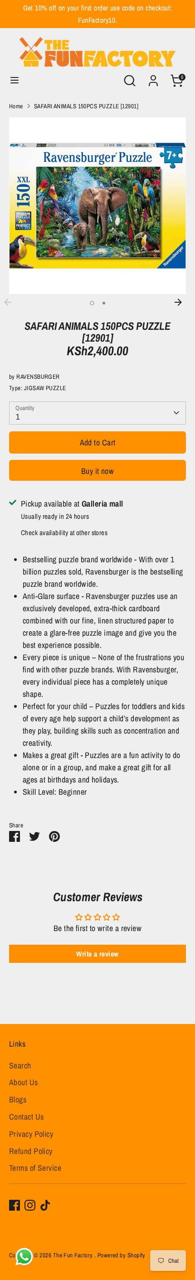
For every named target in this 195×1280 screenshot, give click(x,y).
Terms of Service (35, 1168)
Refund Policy (31, 1151)
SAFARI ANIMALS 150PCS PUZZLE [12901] (86, 106)
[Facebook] (14, 1205)
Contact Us (26, 1116)
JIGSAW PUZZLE (45, 388)
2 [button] (103, 303)
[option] (97, 205)
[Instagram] (29, 1205)
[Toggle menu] (14, 80)
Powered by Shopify (122, 1255)
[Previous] (12, 302)
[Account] (153, 77)
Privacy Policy (31, 1134)
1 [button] (92, 303)
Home (16, 106)
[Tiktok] (45, 1205)
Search (20, 1065)
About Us (23, 1082)
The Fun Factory (73, 1255)
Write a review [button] (97, 954)
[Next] (183, 302)
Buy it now (97, 471)
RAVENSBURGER (37, 376)
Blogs (17, 1099)
